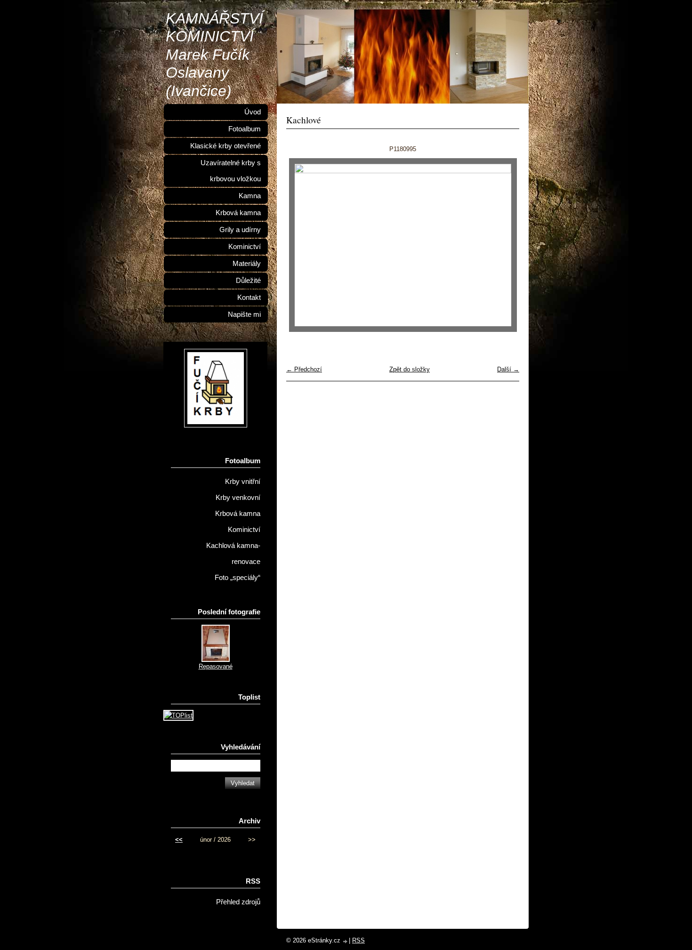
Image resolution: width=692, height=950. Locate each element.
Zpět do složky (409, 369)
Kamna (250, 196)
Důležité (248, 280)
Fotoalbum (244, 129)
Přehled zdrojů (238, 902)
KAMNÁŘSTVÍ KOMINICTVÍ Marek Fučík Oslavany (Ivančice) (214, 54)
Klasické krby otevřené (225, 146)
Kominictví (244, 246)
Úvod (252, 112)
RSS (358, 940)
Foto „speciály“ (237, 577)
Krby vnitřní (242, 481)
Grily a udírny (240, 229)
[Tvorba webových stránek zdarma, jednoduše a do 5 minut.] (345, 941)
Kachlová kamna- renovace (233, 553)
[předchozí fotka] (301, 245)
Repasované (216, 666)
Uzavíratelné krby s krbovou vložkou (231, 171)
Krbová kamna (238, 213)
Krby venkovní (238, 497)
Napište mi (244, 314)
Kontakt (249, 297)
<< (179, 839)
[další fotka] (504, 245)
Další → (508, 369)
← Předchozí (304, 369)
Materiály (247, 263)
